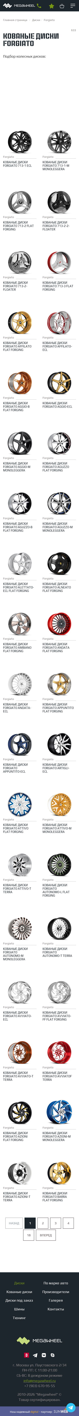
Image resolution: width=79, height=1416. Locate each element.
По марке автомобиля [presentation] (54, 66)
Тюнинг (19, 1318)
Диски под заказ (19, 1300)
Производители (55, 1292)
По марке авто (56, 1283)
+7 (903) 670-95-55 (39, 6)
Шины (19, 1309)
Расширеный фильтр (39, 73)
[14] (13, 101)
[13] (13, 97)
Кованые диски (19, 1292)
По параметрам (19, 66)
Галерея (56, 1300)
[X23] (13, 93)
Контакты (56, 1309)
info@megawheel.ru (39, 1381)
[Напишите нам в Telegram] (71, 1407)
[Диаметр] (13, 89)
